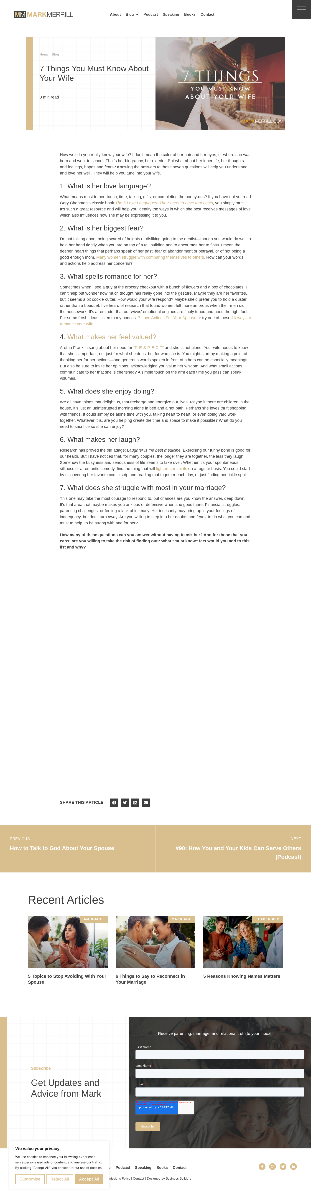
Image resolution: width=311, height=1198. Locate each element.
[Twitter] (283, 1166)
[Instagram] (272, 1166)
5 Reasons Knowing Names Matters (241, 976)
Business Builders (178, 1178)
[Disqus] (155, 617)
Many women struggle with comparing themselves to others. (150, 257)
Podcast (150, 14)
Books (190, 14)
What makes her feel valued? (111, 337)
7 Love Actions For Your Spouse (167, 318)
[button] (114, 803)
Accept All (89, 1179)
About (115, 14)
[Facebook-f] (262, 1166)
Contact (207, 14)
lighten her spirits (171, 468)
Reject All (60, 1179)
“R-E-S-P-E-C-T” (148, 347)
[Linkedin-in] (293, 1166)
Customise (30, 1179)
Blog (130, 14)
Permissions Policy (116, 1178)
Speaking (171, 14)
